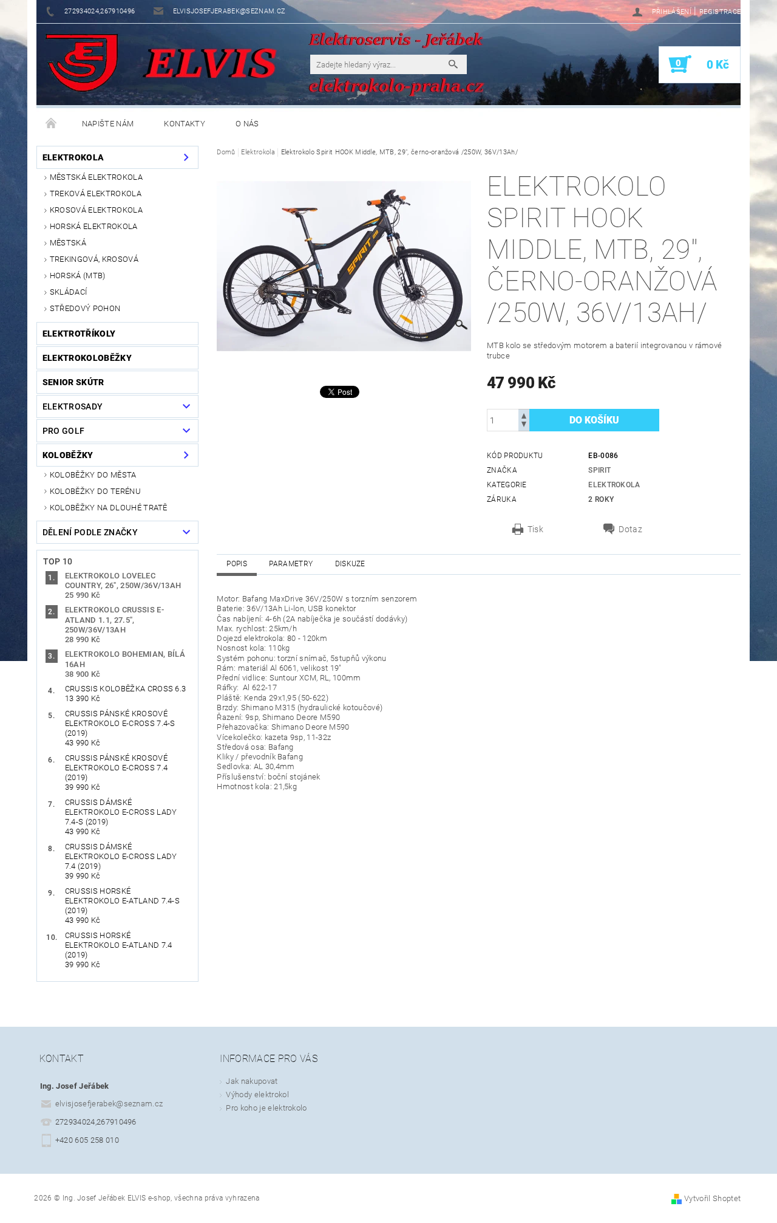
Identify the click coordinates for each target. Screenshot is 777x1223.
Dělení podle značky (90, 532)
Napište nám (108, 123)
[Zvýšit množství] (523, 414)
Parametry (291, 564)
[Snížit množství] (523, 425)
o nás (247, 123)
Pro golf (63, 431)
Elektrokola (73, 157)
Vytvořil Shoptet (712, 1198)
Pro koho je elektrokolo (266, 1107)
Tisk (535, 529)
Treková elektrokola (95, 193)
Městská (68, 242)
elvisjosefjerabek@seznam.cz (109, 1103)
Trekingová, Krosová (94, 259)
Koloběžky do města (93, 474)
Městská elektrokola (96, 177)
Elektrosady (72, 406)
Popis (236, 564)
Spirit (599, 470)
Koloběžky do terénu (95, 491)
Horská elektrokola (94, 226)
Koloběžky (67, 455)
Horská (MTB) (78, 275)
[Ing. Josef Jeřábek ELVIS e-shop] (81, 64)
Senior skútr (73, 382)
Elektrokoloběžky (87, 358)
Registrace (720, 12)
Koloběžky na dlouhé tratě (109, 507)
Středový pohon (85, 308)
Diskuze (350, 564)
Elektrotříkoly (78, 333)
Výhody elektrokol (257, 1094)
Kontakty (184, 123)
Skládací (68, 291)
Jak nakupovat (251, 1081)
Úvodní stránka (51, 124)
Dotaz (630, 529)
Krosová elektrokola (96, 209)
